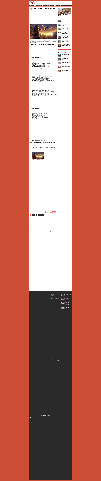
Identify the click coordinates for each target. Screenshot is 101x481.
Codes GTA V (48, 5)
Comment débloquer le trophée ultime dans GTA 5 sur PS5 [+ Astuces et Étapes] (68, 303)
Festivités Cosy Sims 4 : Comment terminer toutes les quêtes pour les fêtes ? (66, 71)
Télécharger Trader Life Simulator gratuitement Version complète (66, 45)
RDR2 (60, 5)
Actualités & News (43, 292)
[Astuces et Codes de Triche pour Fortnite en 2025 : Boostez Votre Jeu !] (52, 295)
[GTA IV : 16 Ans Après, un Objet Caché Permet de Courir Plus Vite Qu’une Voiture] (63, 295)
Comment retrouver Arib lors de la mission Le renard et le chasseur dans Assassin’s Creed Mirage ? (37, 150)
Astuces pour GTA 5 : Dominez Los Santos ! (66, 67)
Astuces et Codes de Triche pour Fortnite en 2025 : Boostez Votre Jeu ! (66, 63)
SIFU (63, 5)
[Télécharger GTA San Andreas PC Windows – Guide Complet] (59, 21)
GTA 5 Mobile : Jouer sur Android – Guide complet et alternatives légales (66, 25)
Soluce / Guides (55, 5)
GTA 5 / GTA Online (64, 292)
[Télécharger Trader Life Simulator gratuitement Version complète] (59, 46)
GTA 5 (35, 5)
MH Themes (41, 479)
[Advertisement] (43, 17)
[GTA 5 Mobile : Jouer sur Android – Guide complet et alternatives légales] (59, 25)
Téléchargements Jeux (62, 18)
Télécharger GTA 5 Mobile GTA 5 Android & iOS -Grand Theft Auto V (66, 29)
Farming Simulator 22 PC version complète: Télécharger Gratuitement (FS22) (66, 37)
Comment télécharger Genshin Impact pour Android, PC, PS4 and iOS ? (66, 41)
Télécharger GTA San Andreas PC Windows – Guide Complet (66, 20)
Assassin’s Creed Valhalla (34, 292)
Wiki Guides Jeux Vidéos (62, 52)
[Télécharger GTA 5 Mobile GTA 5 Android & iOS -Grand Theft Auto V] (59, 29)
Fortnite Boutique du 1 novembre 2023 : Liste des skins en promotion (57, 360)
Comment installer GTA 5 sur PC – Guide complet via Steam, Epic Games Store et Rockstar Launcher (66, 33)
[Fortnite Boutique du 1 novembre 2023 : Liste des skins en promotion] (52, 417)
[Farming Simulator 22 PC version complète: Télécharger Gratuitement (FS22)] (59, 38)
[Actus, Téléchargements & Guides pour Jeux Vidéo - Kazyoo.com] (32, 4)
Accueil (31, 5)
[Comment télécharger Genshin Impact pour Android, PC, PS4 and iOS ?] (59, 42)
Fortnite (43, 5)
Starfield (39, 5)
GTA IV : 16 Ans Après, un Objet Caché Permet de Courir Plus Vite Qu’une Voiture (66, 55)
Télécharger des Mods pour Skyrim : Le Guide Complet (65, 59)
